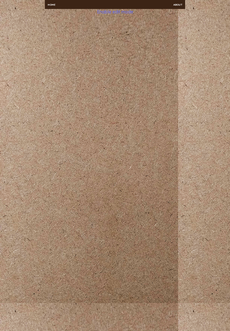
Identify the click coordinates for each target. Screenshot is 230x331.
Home (52, 4)
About (177, 4)
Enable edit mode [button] (115, 12)
